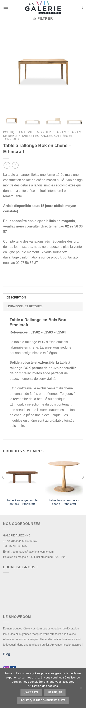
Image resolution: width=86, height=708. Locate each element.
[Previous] (10, 70)
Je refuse (55, 692)
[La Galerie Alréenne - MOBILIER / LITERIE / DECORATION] (43, 7)
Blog (6, 654)
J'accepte (31, 692)
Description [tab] (16, 297)
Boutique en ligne (18, 132)
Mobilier (44, 132)
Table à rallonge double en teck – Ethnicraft (22, 502)
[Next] (76, 70)
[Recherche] (81, 7)
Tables (60, 132)
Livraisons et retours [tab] (24, 306)
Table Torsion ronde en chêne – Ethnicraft (64, 502)
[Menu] (5, 7)
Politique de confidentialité (43, 700)
